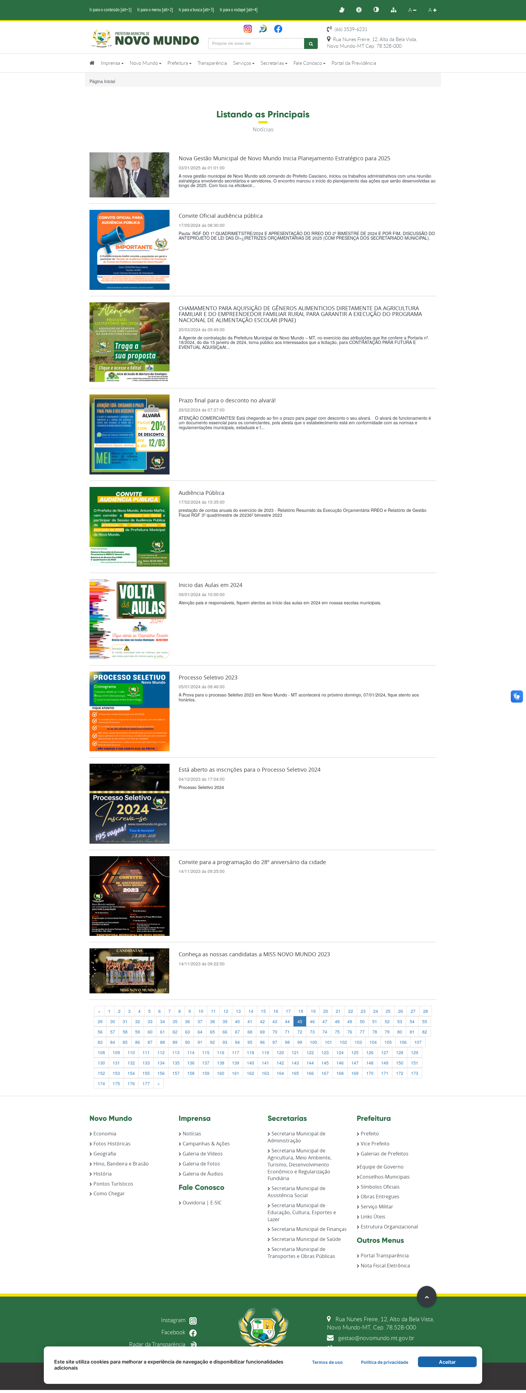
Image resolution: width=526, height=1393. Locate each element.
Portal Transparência (384, 1255)
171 (384, 1073)
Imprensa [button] (111, 63)
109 (116, 1052)
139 (235, 1063)
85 (125, 1042)
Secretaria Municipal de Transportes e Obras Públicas (301, 1252)
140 (250, 1063)
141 (265, 1063)
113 (176, 1052)
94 (237, 1042)
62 (175, 1032)
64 (200, 1032)
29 (100, 1021)
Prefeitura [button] (178, 63)
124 (340, 1052)
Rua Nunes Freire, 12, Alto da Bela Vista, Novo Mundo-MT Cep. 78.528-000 (372, 43)
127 (384, 1052)
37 (200, 1021)
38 (212, 1021)
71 (287, 1032)
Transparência (212, 63)
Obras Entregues (379, 1196)
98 (287, 1042)
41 (249, 1021)
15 (263, 1011)
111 (146, 1052)
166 (310, 1073)
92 (212, 1042)
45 (299, 1021)
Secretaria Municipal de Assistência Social (296, 1192)
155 (146, 1073)
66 (225, 1032)
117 (235, 1052)
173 (414, 1073)
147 (355, 1063)
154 (131, 1073)
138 (220, 1063)
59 (137, 1032)
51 (374, 1021)
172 (399, 1073)
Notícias (191, 1133)
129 (414, 1052)
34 (162, 1021)
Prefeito (369, 1133)
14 (250, 1011)
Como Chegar (108, 1193)
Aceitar (447, 1362)
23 (363, 1011)
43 (274, 1021)
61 (162, 1032)
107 (418, 1042)
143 (295, 1063)
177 (146, 1083)
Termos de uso (327, 1362)
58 (125, 1032)
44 (287, 1021)
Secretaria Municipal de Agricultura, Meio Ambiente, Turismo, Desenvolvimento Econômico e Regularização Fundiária (299, 1164)
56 (100, 1032)
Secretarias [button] (273, 63)
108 (101, 1052)
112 (161, 1052)
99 (299, 1042)
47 (324, 1021)
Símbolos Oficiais (379, 1186)
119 (265, 1052)
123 (325, 1052)
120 (280, 1052)
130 (101, 1063)
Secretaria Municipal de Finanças (308, 1229)
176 (131, 1083)
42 (262, 1021)
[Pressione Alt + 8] (396, 10)
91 (200, 1042)
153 (116, 1073)
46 (312, 1021)
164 (280, 1073)
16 (275, 1011)
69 (262, 1032)
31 (125, 1021)
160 (220, 1073)
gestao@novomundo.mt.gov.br (375, 1338)
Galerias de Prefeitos (384, 1153)
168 (340, 1073)
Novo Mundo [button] (144, 63)
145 (325, 1063)
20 (325, 1011)
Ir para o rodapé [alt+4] (239, 9)
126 (369, 1052)
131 (116, 1063)
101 (328, 1042)
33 (150, 1021)
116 (220, 1052)
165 (295, 1073)
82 (424, 1032)
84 (112, 1042)
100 (313, 1042)
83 (100, 1042)
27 (413, 1011)
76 (349, 1032)
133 (146, 1063)
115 (205, 1052)
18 (300, 1011)
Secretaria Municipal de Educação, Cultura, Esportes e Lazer (302, 1212)
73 (312, 1032)
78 (374, 1032)
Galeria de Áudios (202, 1173)
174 (101, 1083)
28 (425, 1011)
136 (191, 1063)
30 (112, 1021)
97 (274, 1042)
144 (310, 1063)
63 (187, 1032)
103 (358, 1042)
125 (355, 1052)
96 (262, 1042)
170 (369, 1073)
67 (237, 1032)
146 (340, 1063)
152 (101, 1073)
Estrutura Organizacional (388, 1226)
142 (280, 1063)
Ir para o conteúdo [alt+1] (110, 9)
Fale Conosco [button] (308, 63)
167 (325, 1073)
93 (225, 1042)
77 (362, 1032)
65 (212, 1032)
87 (150, 1042)
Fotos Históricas (111, 1143)
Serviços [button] (242, 63)
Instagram (174, 1320)
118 (250, 1052)
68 (249, 1032)
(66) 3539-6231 (350, 29)
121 (295, 1052)
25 (388, 1011)
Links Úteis (372, 1216)
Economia (104, 1133)
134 (161, 1063)
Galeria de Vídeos (202, 1153)
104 (373, 1042)
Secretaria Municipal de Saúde (305, 1239)
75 (337, 1032)
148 (369, 1063)
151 (414, 1063)
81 (412, 1032)
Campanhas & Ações (205, 1143)
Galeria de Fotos (200, 1163)
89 (175, 1042)
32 (137, 1021)
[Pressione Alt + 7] (379, 10)
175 (116, 1083)
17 (288, 1011)
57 (112, 1032)
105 (388, 1042)
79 (387, 1032)
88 (162, 1042)
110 (131, 1052)
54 (412, 1021)
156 (161, 1073)
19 (313, 1011)
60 (150, 1032)
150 (399, 1063)
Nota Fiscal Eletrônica (384, 1265)
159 (205, 1073)
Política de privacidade (384, 1362)
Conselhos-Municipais (384, 1176)
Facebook (174, 1332)
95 (249, 1042)
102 (343, 1042)
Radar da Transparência (158, 1344)
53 (399, 1021)
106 (403, 1042)
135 (176, 1063)
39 (225, 1021)
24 (375, 1011)
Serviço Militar (376, 1206)
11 (213, 1011)
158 (191, 1073)
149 (384, 1063)
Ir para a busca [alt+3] (196, 9)
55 (424, 1021)
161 (235, 1073)
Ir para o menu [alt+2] (155, 9)
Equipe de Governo (381, 1166)
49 (349, 1021)
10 (200, 1011)
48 (337, 1021)
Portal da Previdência (353, 63)
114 (191, 1052)
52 (387, 1021)
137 (205, 1063)
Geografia (104, 1153)
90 (187, 1042)
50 (362, 1021)
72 (299, 1032)
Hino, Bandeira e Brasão (120, 1163)
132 (131, 1063)
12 (225, 1011)
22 (350, 1011)
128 (399, 1052)
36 (187, 1021)
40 (237, 1021)
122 (310, 1052)
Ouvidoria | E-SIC (201, 1202)
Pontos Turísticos (112, 1183)
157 (176, 1073)
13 (238, 1011)
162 (250, 1073)
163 (265, 1073)
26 (400, 1011)
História (102, 1173)
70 (274, 1032)
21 (338, 1011)
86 (137, 1042)
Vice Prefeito (374, 1143)
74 (324, 1032)
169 (355, 1073)
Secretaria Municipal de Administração (296, 1137)
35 (175, 1021)
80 (399, 1032)
